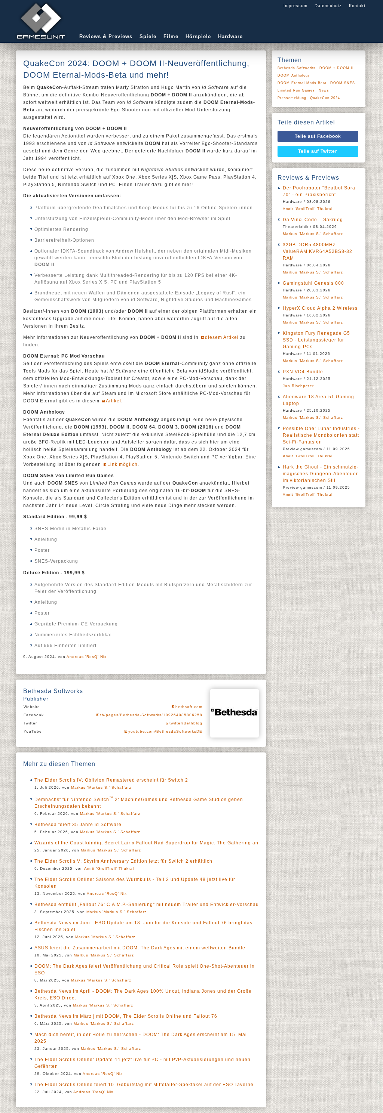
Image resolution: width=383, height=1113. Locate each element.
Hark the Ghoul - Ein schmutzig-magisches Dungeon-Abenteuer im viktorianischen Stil (321, 473)
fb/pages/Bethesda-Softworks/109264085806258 (151, 715)
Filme (170, 36)
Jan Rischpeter (298, 386)
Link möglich (122, 464)
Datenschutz (328, 5)
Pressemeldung (292, 98)
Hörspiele (198, 36)
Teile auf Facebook (318, 136)
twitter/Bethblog (185, 723)
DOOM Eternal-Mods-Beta (302, 83)
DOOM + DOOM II (336, 68)
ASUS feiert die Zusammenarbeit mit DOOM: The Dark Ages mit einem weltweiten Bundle (139, 947)
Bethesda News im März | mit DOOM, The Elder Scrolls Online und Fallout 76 (125, 1016)
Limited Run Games (296, 90)
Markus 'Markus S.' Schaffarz (101, 787)
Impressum (295, 5)
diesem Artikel (222, 337)
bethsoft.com (188, 707)
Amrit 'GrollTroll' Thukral (109, 868)
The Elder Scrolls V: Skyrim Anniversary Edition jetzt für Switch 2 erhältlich (123, 861)
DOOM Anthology (294, 75)
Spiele (148, 36)
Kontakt (357, 5)
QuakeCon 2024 (325, 98)
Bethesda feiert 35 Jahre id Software (78, 824)
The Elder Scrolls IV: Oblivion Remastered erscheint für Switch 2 (111, 780)
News (324, 90)
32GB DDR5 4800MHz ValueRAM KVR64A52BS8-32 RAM (317, 251)
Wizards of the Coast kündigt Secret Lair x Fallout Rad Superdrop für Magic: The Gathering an (146, 842)
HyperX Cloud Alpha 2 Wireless (320, 308)
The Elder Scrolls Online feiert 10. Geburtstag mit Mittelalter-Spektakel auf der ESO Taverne (144, 1084)
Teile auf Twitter (317, 151)
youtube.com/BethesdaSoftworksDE (165, 731)
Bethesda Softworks (297, 68)
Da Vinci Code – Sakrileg (313, 219)
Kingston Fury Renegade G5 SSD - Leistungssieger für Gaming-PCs (316, 340)
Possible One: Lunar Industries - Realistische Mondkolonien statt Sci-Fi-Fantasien (321, 435)
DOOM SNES (342, 83)
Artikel (113, 401)
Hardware (230, 36)
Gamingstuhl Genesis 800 (313, 283)
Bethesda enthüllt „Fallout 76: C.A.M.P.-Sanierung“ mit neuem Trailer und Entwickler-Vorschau (146, 904)
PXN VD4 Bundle (303, 371)
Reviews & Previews (105, 36)
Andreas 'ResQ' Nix (87, 657)
